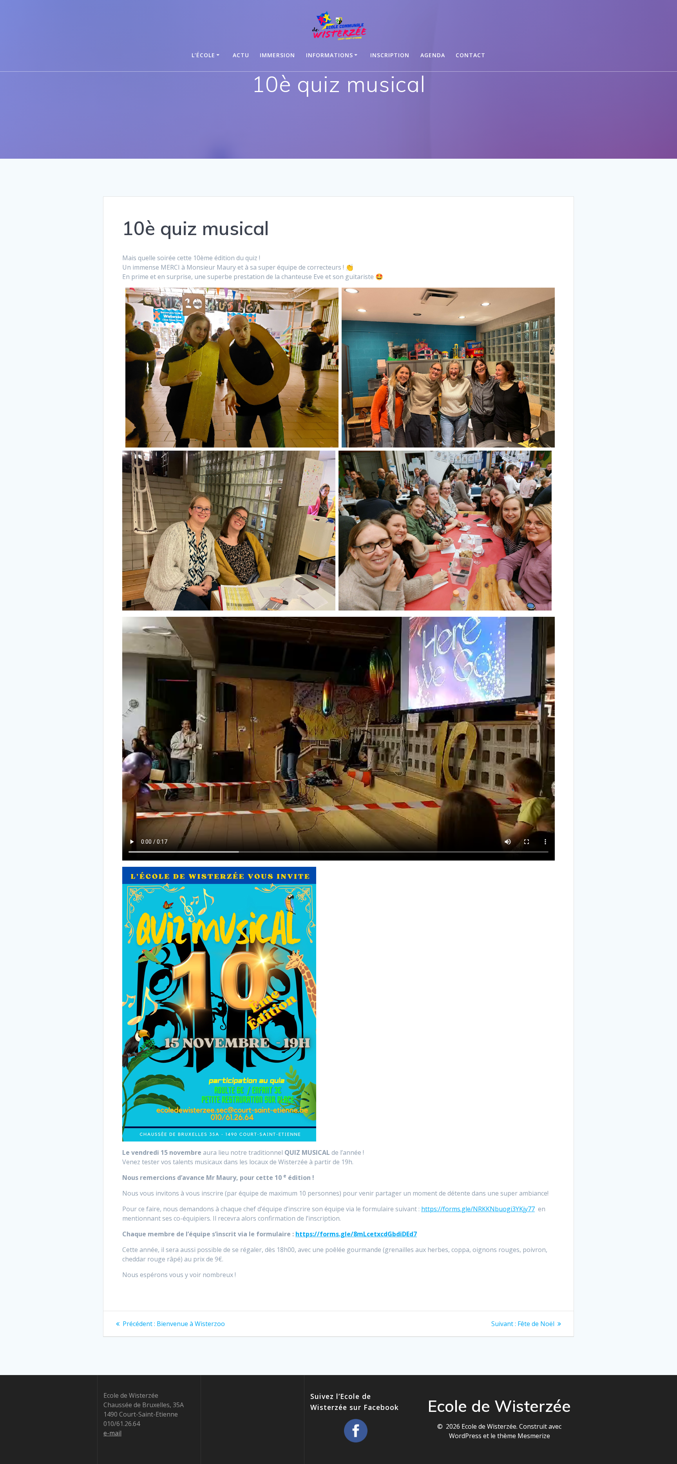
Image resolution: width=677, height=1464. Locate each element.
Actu (241, 55)
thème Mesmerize (523, 1435)
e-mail (112, 1433)
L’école (203, 55)
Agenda (432, 55)
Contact (470, 55)
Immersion (277, 55)
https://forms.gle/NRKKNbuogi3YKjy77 (478, 1209)
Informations (329, 55)
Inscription (389, 55)
